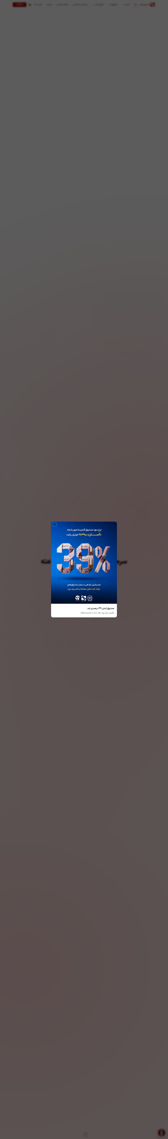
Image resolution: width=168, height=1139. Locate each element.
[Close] (55, 524)
